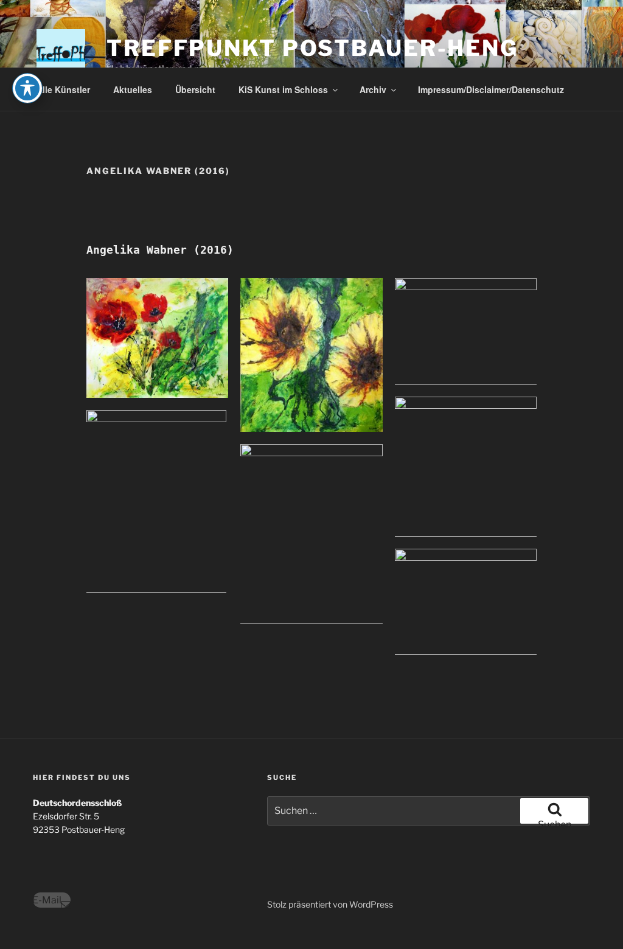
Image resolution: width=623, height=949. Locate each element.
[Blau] (157, 501)
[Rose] (466, 467)
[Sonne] (311, 534)
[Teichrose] (466, 602)
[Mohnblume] (157, 338)
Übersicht (195, 89)
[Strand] (466, 331)
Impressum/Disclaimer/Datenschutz (491, 89)
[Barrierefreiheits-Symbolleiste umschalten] (27, 88)
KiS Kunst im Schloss (283, 89)
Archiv (373, 89)
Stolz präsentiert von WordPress (330, 904)
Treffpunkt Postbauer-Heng (312, 48)
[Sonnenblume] (311, 355)
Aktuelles (132, 89)
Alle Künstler (63, 89)
